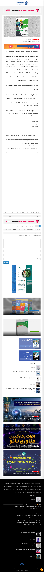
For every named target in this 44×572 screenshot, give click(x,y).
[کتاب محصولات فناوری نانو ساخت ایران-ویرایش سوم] (22, 327)
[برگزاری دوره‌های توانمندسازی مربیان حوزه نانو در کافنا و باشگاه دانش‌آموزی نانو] (22, 463)
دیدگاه (39, 238)
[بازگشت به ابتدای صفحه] (3, 569)
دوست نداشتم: (17, 216)
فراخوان (18, 226)
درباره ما (22, 570)
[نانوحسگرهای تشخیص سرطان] (22, 306)
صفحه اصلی (26, 570)
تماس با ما (17, 570)
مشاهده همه (7, 317)
